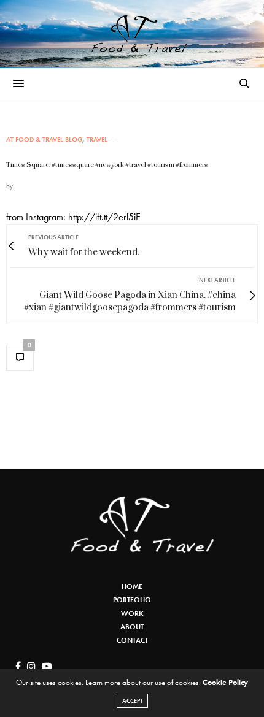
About (132, 627)
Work (132, 613)
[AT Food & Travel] (132, 33)
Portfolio (132, 600)
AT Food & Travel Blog (44, 139)
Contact (132, 640)
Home (132, 586)
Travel (97, 139)
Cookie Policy (225, 682)
